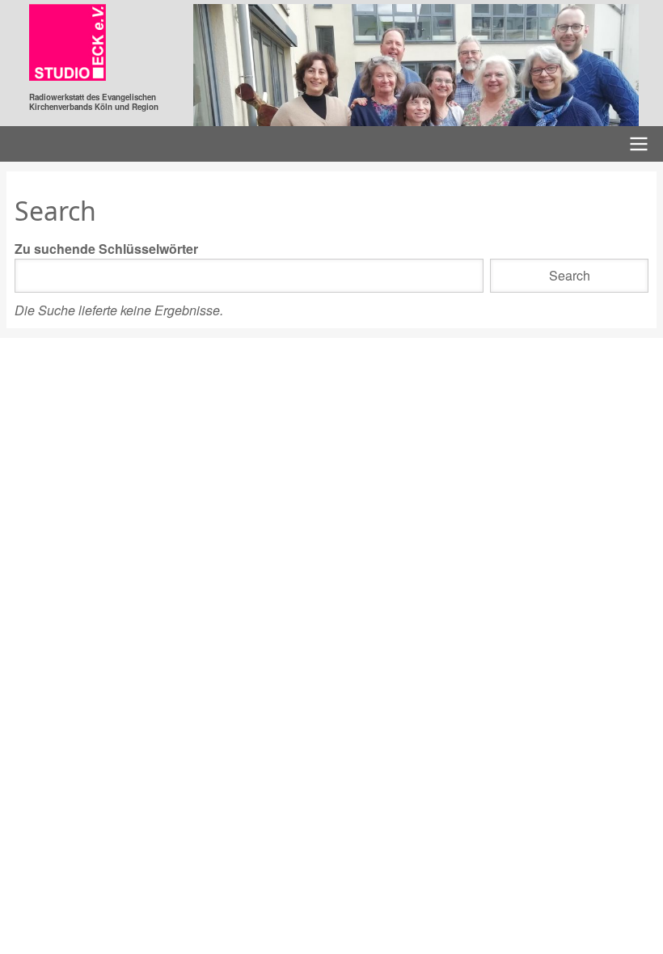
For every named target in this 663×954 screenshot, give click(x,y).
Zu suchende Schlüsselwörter (106, 248)
